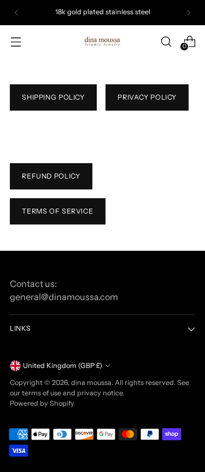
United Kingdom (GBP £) (62, 365)
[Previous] (16, 12)
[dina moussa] (102, 41)
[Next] (189, 12)
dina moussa (91, 382)
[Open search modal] (166, 41)
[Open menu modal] (15, 41)
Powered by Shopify (42, 403)
